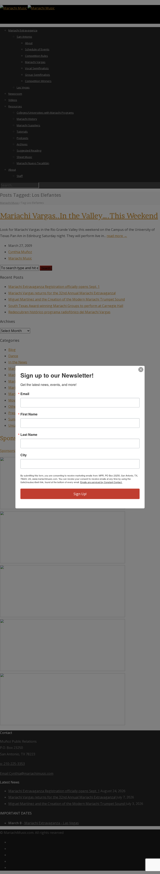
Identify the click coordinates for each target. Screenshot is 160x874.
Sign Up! (80, 493)
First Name (29, 414)
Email (24, 393)
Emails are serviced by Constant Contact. (101, 482)
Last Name (28, 434)
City (23, 454)
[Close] (140, 369)
